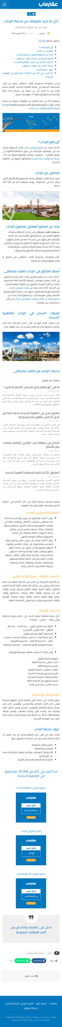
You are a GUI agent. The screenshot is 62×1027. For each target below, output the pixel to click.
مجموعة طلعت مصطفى (35, 953)
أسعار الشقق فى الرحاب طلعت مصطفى (34, 58)
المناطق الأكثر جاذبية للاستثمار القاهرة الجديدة (32, 472)
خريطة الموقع (31, 1008)
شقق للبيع (41, 1003)
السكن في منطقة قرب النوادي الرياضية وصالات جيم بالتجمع (31, 444)
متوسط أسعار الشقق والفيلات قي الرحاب (31, 106)
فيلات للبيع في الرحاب (19, 288)
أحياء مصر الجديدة (39, 158)
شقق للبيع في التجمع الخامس (19, 1003)
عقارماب (53, 1003)
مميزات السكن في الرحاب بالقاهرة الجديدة (33, 62)
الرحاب (50, 953)
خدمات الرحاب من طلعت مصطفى (37, 66)
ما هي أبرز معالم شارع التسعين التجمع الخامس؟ (32, 387)
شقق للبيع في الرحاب (34, 147)
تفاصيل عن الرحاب (45, 51)
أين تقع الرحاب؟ (46, 47)
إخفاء (41, 41)
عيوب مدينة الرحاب (44, 69)
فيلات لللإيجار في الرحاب (25, 299)
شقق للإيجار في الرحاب (49, 299)
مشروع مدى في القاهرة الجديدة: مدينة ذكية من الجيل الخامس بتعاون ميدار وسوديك (31, 415)
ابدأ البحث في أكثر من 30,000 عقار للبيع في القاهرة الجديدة (27, 75)
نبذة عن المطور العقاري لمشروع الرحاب (34, 54)
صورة (30, 14)
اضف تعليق (30, 976)
